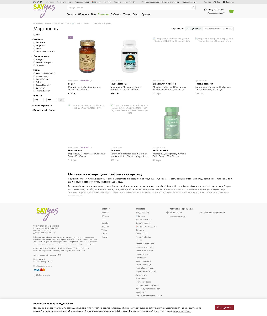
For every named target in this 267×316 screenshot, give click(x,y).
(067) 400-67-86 (216, 9)
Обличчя (83, 14)
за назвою (227, 28)
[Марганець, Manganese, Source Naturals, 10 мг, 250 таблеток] (130, 56)
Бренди (146, 14)
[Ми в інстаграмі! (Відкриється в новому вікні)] (38, 2)
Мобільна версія (43, 275)
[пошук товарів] (193, 7)
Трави (126, 14)
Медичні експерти (143, 261)
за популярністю (194, 28)
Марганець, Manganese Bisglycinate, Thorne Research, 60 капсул (213, 88)
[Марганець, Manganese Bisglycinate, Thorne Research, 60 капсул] (214, 56)
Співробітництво (190, 2)
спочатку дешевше (212, 28)
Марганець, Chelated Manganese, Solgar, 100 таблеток (84, 88)
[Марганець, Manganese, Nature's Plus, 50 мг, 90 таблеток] (87, 123)
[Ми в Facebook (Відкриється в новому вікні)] (34, 2)
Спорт (136, 14)
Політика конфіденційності (147, 285)
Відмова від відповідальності (148, 289)
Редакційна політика (144, 268)
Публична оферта (143, 282)
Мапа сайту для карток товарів (149, 295)
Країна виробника (42, 105)
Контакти (117, 2)
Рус (205, 2)
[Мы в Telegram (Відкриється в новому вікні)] (41, 2)
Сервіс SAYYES (129, 2)
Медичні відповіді (143, 264)
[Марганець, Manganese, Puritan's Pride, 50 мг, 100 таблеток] (172, 123)
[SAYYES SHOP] (47, 214)
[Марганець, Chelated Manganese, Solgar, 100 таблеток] (87, 56)
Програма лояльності (150, 2)
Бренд (36, 70)
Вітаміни (103, 14)
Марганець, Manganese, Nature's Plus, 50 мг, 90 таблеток (87, 155)
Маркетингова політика (146, 271)
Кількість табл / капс (44, 110)
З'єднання (38, 39)
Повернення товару (144, 250)
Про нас (139, 240)
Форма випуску (41, 56)
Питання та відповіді (170, 2)
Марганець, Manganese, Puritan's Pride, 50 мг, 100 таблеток (169, 155)
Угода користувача (182, 311)
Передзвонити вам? (216, 13)
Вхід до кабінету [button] (142, 212)
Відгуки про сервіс (82, 2)
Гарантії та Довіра (143, 237)
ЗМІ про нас (141, 278)
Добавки (116, 14)
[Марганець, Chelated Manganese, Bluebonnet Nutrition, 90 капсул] (172, 56)
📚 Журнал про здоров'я (101, 2)
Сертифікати (141, 257)
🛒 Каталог (50, 2)
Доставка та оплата (65, 2)
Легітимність (141, 275)
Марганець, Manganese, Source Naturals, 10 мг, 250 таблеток (126, 88)
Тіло (93, 14)
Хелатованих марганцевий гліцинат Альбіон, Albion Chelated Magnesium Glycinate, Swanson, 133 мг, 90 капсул (129, 156)
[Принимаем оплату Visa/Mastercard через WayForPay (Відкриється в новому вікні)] (39, 269)
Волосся (71, 14)
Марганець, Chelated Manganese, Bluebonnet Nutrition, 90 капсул (169, 88)
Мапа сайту (140, 292)
